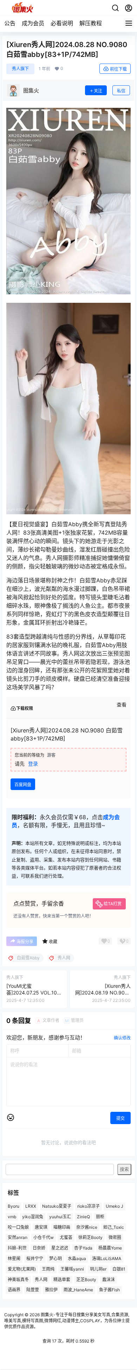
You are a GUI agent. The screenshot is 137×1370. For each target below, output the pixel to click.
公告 (9, 23)
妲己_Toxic (113, 1227)
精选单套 (61, 1279)
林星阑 (14, 1258)
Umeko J (114, 1206)
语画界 (14, 1289)
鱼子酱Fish (109, 1289)
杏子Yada (83, 1248)
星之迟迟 (59, 1248)
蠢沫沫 (108, 1279)
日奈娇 (39, 1248)
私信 (121, 90)
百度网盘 (22, 784)
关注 (98, 90)
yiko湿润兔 (32, 1216)
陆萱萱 (32, 1289)
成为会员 (33, 23)
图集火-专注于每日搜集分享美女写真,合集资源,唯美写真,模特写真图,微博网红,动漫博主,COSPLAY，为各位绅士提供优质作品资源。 (67, 1320)
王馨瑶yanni (72, 1269)
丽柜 (100, 1216)
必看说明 (62, 23)
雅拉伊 (51, 1289)
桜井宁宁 (34, 1258)
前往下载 (118, 69)
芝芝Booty (86, 1279)
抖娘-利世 (17, 1248)
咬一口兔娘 (18, 1227)
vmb (12, 1216)
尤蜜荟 (66, 1237)
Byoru (13, 1206)
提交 (120, 1118)
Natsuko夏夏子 (56, 1206)
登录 (33, 763)
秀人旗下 (20, 68)
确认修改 (122, 1037)
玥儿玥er (98, 1269)
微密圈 (115, 1237)
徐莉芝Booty (90, 1237)
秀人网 (41, 1279)
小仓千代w (43, 1237)
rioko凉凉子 (88, 1206)
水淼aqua (77, 1258)
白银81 (118, 1269)
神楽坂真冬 (18, 1279)
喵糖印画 (61, 1227)
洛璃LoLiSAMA (106, 1258)
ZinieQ (83, 1216)
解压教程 (90, 23)
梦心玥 (55, 1258)
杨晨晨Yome (110, 1248)
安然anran (17, 1237)
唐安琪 (41, 1227)
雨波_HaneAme (78, 1289)
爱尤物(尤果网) (22, 1269)
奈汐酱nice (86, 1227)
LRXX (30, 1206)
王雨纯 (48, 1269)
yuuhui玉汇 (60, 1216)
